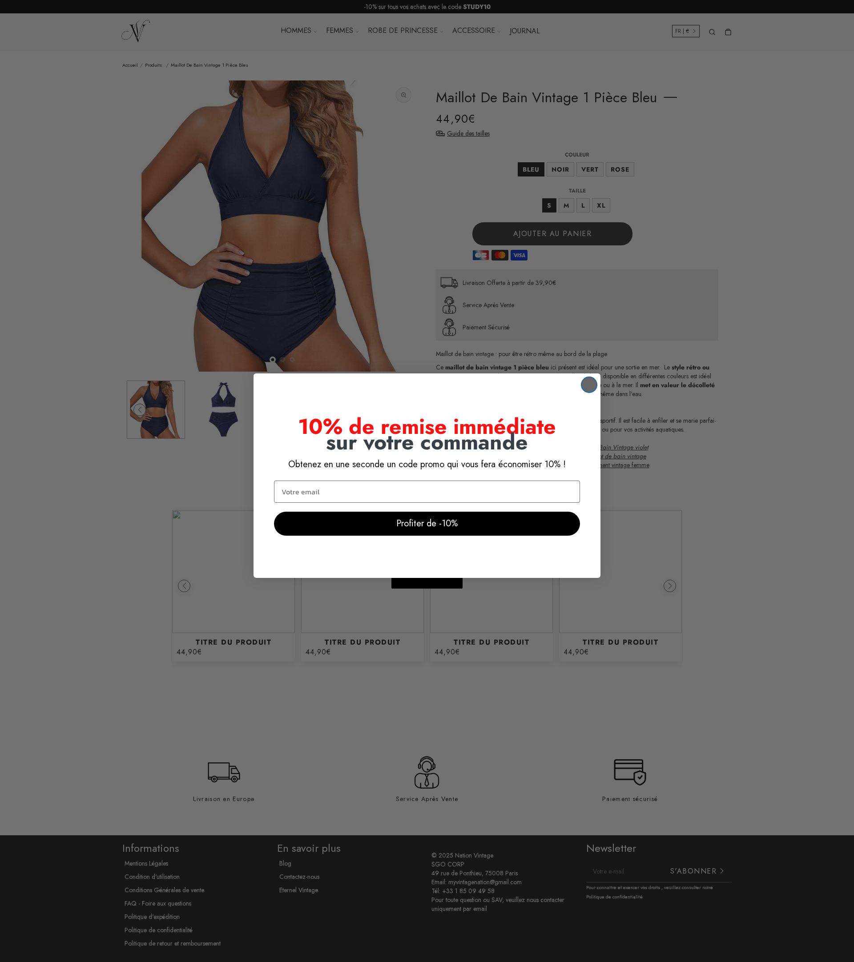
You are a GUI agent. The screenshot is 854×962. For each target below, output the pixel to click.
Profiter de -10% (427, 523)
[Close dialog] (589, 385)
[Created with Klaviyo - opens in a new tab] (427, 583)
